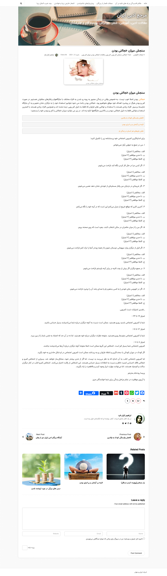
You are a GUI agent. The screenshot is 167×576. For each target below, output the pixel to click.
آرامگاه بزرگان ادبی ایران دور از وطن (49, 437)
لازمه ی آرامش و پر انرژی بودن (133, 124)
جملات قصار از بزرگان (105, 3)
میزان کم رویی (86, 55)
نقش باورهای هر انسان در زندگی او (131, 131)
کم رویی (108, 55)
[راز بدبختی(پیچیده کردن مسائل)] (126, 467)
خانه (145, 3)
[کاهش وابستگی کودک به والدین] (138, 437)
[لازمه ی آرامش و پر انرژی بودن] (83, 467)
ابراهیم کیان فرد (49, 55)
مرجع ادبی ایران (132, 15)
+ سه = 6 (30, 547)
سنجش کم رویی (116, 55)
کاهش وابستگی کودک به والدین (132, 118)
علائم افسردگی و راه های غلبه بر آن (128, 3)
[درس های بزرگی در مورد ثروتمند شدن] (41, 469)
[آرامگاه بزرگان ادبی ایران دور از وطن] (29, 437)
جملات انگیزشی (138, 55)
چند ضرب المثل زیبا (44, 3)
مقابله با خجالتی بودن (98, 55)
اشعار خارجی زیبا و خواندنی (64, 3)
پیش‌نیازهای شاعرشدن (85, 3)
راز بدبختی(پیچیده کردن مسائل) (133, 482)
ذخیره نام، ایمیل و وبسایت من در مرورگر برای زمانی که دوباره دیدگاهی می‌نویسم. (114, 539)
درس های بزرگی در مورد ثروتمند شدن (46, 488)
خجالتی (124, 55)
